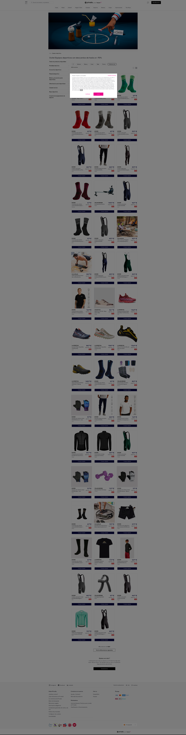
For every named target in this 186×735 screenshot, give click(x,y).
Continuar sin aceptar (112, 75)
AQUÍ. (81, 90)
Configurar (88, 93)
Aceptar (98, 94)
